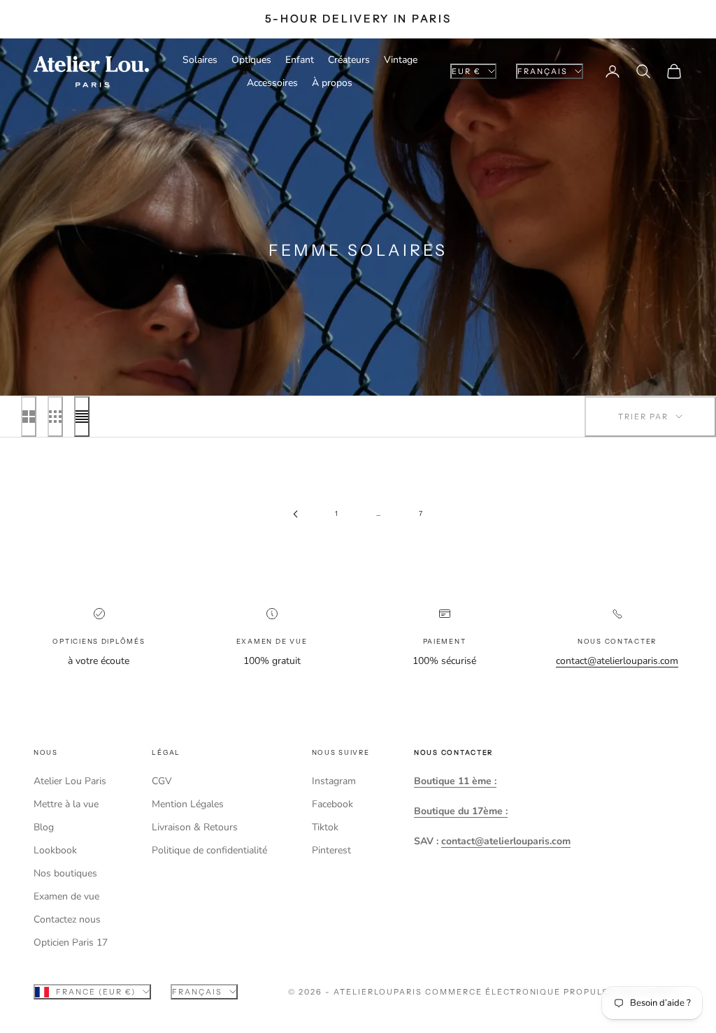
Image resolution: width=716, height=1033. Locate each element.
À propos (332, 82)
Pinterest (331, 850)
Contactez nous (67, 919)
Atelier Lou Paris (70, 781)
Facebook (332, 804)
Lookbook (55, 850)
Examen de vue (66, 896)
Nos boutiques (65, 873)
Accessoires (272, 82)
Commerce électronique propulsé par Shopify (553, 992)
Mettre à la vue (66, 804)
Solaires (199, 59)
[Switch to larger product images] (28, 416)
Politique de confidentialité (209, 850)
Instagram (334, 781)
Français (542, 71)
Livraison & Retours (195, 827)
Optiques (251, 59)
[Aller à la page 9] (295, 514)
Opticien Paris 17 (71, 942)
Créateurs (349, 59)
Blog (44, 827)
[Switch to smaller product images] (55, 416)
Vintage (400, 59)
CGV (162, 781)
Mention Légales (188, 804)
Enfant (299, 59)
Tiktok (325, 827)
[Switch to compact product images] (82, 416)
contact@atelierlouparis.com (617, 660)
